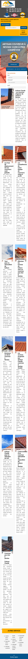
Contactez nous (14, 64)
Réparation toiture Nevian (7, 643)
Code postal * (10, 80)
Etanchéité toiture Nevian (21, 644)
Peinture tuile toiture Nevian (14, 641)
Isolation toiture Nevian (7, 638)
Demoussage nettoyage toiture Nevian (21, 638)
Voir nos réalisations (5, 24)
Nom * (8, 75)
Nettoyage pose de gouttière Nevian (14, 647)
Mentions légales (14, 657)
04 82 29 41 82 (15, 9)
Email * (8, 85)
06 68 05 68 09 (15, 11)
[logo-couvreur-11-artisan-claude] (8, 4)
